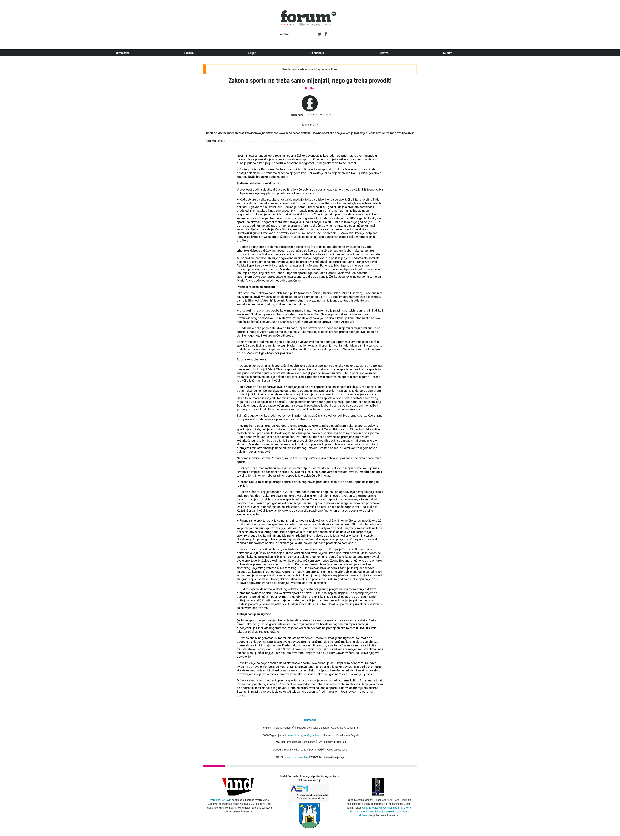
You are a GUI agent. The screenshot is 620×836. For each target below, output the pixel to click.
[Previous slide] (210, 141)
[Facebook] (326, 34)
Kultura (447, 53)
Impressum (310, 719)
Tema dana (122, 53)
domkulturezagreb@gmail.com (304, 735)
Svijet (252, 53)
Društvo (383, 53)
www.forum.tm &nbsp (296, 757)
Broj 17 (314, 124)
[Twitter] (320, 34)
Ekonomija (317, 53)
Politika (189, 53)
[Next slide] (409, 141)
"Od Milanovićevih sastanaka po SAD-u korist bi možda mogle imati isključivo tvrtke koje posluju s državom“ (381, 811)
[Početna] (308, 12)
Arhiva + (284, 34)
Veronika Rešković (220, 799)
